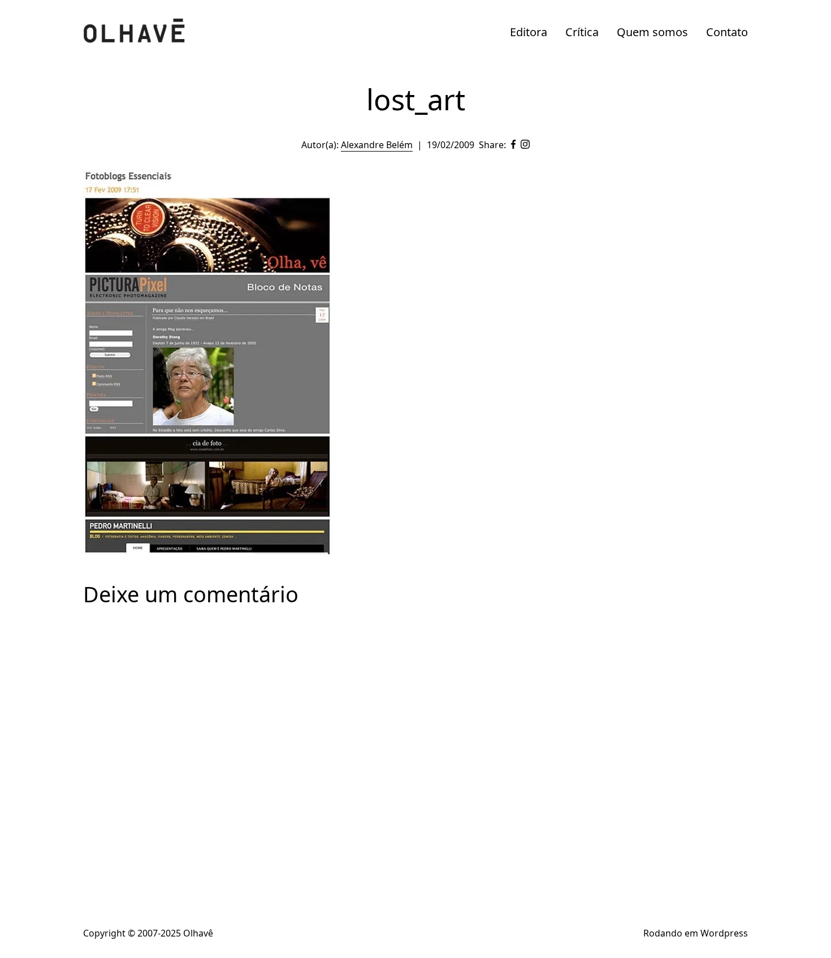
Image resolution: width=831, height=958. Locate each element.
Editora (528, 32)
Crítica (582, 32)
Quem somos (652, 32)
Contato (727, 32)
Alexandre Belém (377, 145)
